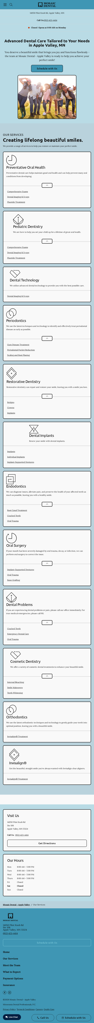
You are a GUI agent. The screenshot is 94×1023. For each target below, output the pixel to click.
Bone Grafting (13, 580)
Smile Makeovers (15, 687)
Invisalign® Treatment (17, 736)
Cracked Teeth (14, 515)
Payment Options (13, 978)
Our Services (10, 958)
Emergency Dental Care (18, 634)
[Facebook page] (4, 992)
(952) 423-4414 (50, 20)
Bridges (10, 402)
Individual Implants (16, 457)
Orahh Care (49, 1009)
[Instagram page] (9, 992)
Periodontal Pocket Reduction (21, 350)
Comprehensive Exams (17, 191)
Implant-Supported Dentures (20, 462)
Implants (11, 413)
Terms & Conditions (26, 1009)
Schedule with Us (47, 68)
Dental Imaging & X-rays (18, 197)
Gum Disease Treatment (18, 344)
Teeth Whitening (15, 693)
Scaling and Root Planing (18, 355)
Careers (39, 1009)
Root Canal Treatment (17, 510)
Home (6, 951)
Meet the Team (11, 965)
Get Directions (47, 843)
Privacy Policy (9, 1009)
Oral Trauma (13, 521)
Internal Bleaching (15, 682)
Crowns (10, 407)
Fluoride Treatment (16, 202)
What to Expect (12, 971)
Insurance (9, 985)
